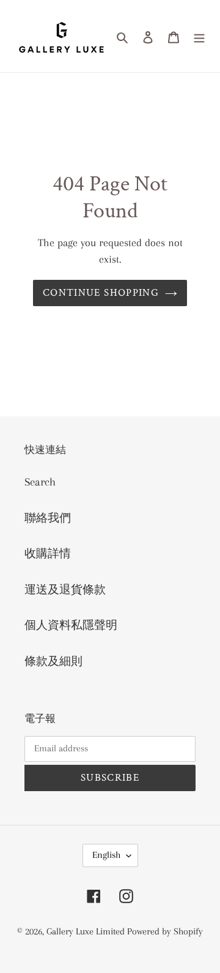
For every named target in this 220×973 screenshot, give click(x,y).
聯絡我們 (47, 518)
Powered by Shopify (165, 931)
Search (40, 482)
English (106, 854)
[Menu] (199, 36)
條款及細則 (53, 661)
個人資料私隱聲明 (70, 625)
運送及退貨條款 (65, 590)
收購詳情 (47, 553)
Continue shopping (101, 292)
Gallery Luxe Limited (86, 931)
